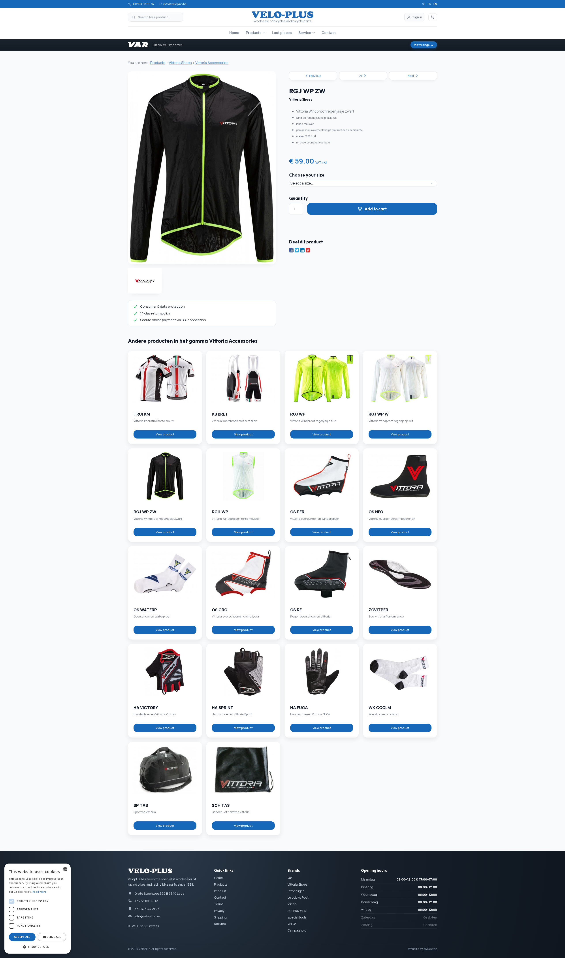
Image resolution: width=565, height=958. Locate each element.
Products (254, 32)
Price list (220, 891)
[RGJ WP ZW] (202, 167)
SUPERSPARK (297, 911)
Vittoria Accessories (211, 62)
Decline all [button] (52, 937)
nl (424, 4)
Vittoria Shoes (180, 62)
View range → (423, 45)
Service (304, 32)
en (435, 4)
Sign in (417, 17)
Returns (220, 924)
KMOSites (430, 948)
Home (234, 32)
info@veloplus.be (174, 4)
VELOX (292, 924)
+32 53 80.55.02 (143, 4)
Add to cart (376, 208)
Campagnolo (297, 930)
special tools (297, 917)
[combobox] (65, 869)
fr (429, 4)
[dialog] (37, 909)
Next (411, 76)
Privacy (219, 911)
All (361, 76)
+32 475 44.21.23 (147, 909)
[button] (37, 946)
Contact (329, 32)
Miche (292, 904)
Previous (315, 76)
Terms (219, 904)
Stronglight (296, 891)
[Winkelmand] (432, 17)
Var (290, 878)
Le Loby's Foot (298, 897)
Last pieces (282, 32)
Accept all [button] (22, 937)
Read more (39, 892)
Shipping (220, 917)
